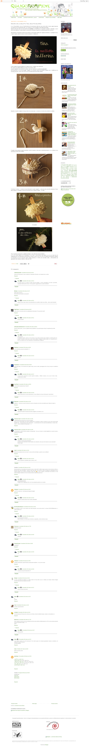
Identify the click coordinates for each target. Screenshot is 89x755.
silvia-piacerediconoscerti (19, 326)
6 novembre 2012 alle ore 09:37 (26, 364)
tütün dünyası (16, 677)
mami (15, 450)
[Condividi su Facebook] (24, 263)
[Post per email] (28, 263)
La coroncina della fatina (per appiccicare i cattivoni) (72, 114)
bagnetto (64, 169)
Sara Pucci (16, 384)
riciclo (75, 174)
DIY (68, 166)
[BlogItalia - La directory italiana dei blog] (54, 736)
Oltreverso (16, 619)
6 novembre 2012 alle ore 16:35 (30, 506)
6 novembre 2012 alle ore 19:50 (24, 560)
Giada (17, 263)
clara (15, 605)
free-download (67, 172)
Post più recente (14, 703)
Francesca (16, 526)
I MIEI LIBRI (59, 17)
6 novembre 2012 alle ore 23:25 (28, 534)
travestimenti (63, 178)
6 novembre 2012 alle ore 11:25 (25, 401)
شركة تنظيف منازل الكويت (19, 661)
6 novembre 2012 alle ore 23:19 (28, 409)
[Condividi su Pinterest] (26, 263)
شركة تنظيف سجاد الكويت (19, 659)
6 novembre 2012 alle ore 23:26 (28, 569)
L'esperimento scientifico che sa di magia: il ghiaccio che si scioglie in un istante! (72, 133)
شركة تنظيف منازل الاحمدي (19, 662)
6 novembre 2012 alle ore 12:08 (27, 429)
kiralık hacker (16, 676)
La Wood (16, 612)
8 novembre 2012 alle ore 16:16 (24, 612)
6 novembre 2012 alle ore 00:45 (27, 272)
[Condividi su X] (23, 263)
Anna (15, 648)
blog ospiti (69, 169)
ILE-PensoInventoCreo (18, 506)
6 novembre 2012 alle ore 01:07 (24, 291)
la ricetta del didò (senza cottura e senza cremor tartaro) (72, 95)
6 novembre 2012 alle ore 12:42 (23, 450)
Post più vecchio (54, 703)
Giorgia (15, 578)
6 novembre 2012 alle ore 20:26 (24, 578)
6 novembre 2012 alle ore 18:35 (27, 543)
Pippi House (16, 309)
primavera (69, 174)
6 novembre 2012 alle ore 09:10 (28, 280)
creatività (66, 170)
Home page (34, 703)
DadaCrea (16, 347)
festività (62, 172)
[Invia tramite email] (20, 263)
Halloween (63, 167)
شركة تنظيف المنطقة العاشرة (19, 664)
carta (72, 169)
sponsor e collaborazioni (71, 176)
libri (67, 173)
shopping (72, 175)
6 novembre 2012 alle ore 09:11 (28, 300)
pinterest (64, 174)
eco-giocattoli (73, 170)
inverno (72, 172)
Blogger (46, 744)
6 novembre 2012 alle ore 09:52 (25, 384)
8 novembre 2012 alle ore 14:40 (23, 605)
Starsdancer (16, 364)
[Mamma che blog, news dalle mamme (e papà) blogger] (48, 733)
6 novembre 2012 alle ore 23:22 (28, 497)
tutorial (67, 178)
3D (72, 165)
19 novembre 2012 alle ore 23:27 (28, 630)
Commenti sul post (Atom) (19, 705)
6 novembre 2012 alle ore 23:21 (28, 458)
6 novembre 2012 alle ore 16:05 (24, 489)
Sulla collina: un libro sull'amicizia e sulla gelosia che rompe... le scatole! (72, 153)
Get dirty (75, 166)
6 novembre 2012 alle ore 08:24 (31, 326)
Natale (67, 167)
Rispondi (16, 276)
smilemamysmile (17, 272)
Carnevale (65, 166)
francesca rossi (17, 418)
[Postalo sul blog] (22, 263)
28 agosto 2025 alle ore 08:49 (24, 672)
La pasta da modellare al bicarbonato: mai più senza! (72, 104)
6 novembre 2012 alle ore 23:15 (28, 355)
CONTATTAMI (41, 17)
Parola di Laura (17, 543)
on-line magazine (71, 173)
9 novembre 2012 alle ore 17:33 (25, 619)
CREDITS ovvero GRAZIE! (50, 17)
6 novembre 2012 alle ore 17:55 (25, 526)
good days (16, 656)
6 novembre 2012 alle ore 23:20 (28, 439)
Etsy (73, 166)
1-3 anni (63, 165)
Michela (15, 291)
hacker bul (16, 675)
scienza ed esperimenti (65, 175)
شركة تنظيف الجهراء (18, 660)
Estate (70, 166)
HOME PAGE (13, 17)
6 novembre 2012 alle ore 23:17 (28, 374)
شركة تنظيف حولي (17, 663)
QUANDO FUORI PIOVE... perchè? (30, 17)
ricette (72, 174)
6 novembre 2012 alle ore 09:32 (25, 347)
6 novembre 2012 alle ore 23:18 (28, 392)
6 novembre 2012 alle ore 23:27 (28, 587)
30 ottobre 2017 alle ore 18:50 (22, 648)
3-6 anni (68, 165)
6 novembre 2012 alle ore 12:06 (27, 418)
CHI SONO (20, 17)
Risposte (17, 278)
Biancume (16, 401)
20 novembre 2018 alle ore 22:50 (25, 656)
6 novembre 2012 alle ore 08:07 (25, 309)
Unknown (16, 489)
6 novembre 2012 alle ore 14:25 (24, 467)
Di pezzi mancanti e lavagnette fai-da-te (71, 142)
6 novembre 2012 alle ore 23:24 (28, 516)
